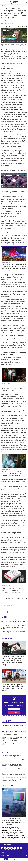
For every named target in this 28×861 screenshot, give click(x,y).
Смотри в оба (7, 785)
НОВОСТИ (5, 752)
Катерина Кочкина (5, 20)
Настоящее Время (7, 177)
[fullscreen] (25, 41)
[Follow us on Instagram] (11, 848)
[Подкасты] (21, 848)
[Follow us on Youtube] (8, 848)
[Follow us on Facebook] (2, 848)
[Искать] (22, 859)
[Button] (9, 26)
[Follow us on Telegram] (14, 848)
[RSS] (18, 848)
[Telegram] (14, 859)
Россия (3, 6)
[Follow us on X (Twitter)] (5, 848)
